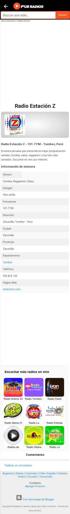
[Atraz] (6, 6)
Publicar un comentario (18, 465)
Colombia (31, 473)
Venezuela (46, 476)
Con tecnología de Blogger (38, 499)
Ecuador (33, 476)
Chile (42, 473)
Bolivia (20, 473)
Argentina (8, 473)
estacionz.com (11, 289)
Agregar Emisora (35, 486)
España (51, 473)
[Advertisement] (35, 65)
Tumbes (7, 262)
